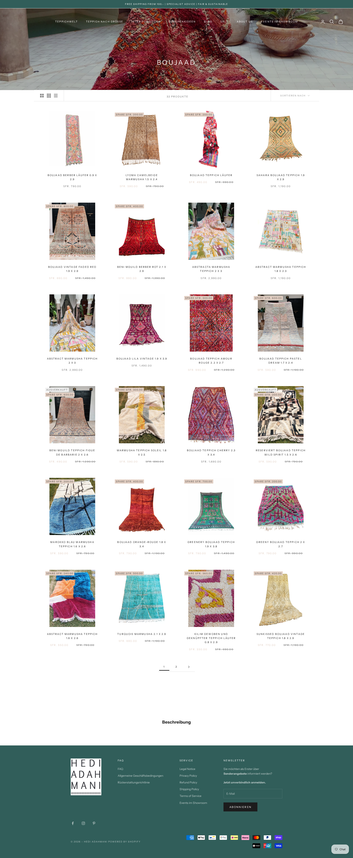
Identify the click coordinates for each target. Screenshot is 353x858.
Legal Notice (187, 769)
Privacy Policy (188, 776)
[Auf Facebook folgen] (73, 823)
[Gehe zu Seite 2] (189, 666)
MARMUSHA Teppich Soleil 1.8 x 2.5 (142, 452)
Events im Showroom (279, 21)
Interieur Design (146, 21)
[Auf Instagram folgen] (83, 823)
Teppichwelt (66, 21)
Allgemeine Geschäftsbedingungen (140, 776)
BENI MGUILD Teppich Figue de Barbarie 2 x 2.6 (72, 452)
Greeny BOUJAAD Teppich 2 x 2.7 (280, 544)
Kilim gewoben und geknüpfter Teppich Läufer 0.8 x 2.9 (211, 638)
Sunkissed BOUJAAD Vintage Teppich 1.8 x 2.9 (281, 636)
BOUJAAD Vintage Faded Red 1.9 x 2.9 (72, 269)
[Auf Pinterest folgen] (94, 823)
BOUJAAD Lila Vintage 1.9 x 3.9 (141, 358)
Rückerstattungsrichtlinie (134, 782)
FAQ (120, 769)
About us (245, 21)
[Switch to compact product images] (56, 95)
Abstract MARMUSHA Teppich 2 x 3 (72, 360)
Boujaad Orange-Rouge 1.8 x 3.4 (141, 544)
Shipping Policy (189, 789)
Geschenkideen (182, 21)
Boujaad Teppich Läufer (211, 175)
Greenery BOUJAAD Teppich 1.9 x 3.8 (211, 544)
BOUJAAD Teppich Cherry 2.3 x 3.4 (211, 452)
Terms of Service (190, 796)
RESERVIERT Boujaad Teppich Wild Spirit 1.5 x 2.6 (281, 452)
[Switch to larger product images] (42, 95)
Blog (208, 21)
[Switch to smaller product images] (49, 95)
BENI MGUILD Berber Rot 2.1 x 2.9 (141, 269)
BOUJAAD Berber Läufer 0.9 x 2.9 (72, 177)
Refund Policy (188, 782)
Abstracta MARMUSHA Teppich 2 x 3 (211, 269)
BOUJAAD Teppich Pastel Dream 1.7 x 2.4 (280, 360)
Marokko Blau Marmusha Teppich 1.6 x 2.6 (72, 544)
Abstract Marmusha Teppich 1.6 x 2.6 (72, 636)
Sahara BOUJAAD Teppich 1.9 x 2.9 (281, 177)
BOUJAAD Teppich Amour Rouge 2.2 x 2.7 (211, 360)
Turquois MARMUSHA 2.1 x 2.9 (141, 634)
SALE (224, 21)
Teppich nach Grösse (104, 21)
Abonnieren (240, 807)
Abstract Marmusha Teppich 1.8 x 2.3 (280, 269)
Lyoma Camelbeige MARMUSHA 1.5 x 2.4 (142, 177)
